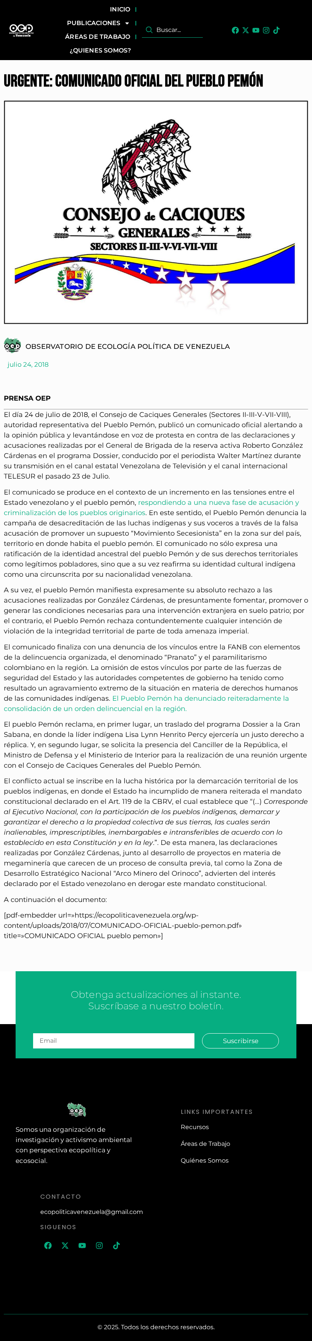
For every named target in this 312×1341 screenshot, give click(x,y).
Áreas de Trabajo (97, 36)
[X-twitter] (245, 30)
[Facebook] (235, 30)
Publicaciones (94, 23)
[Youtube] (255, 30)
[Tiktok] (276, 30)
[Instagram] (266, 30)
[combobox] (172, 30)
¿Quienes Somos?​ (100, 50)
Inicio (120, 9)
